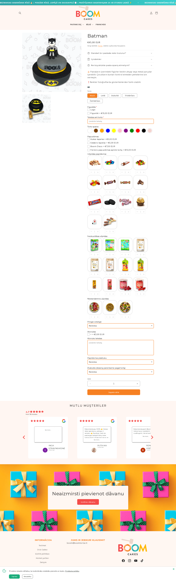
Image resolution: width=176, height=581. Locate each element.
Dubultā (115, 95)
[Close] (173, 569)
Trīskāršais (130, 95)
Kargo (100, 46)
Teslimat (42, 545)
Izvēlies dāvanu (88, 502)
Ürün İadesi (42, 549)
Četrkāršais (95, 101)
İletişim (43, 562)
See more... (48, 430)
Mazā (92, 95)
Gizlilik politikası (42, 554)
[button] (20, 13)
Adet (89, 379)
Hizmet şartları (42, 558)
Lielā (103, 95)
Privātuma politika (72, 571)
